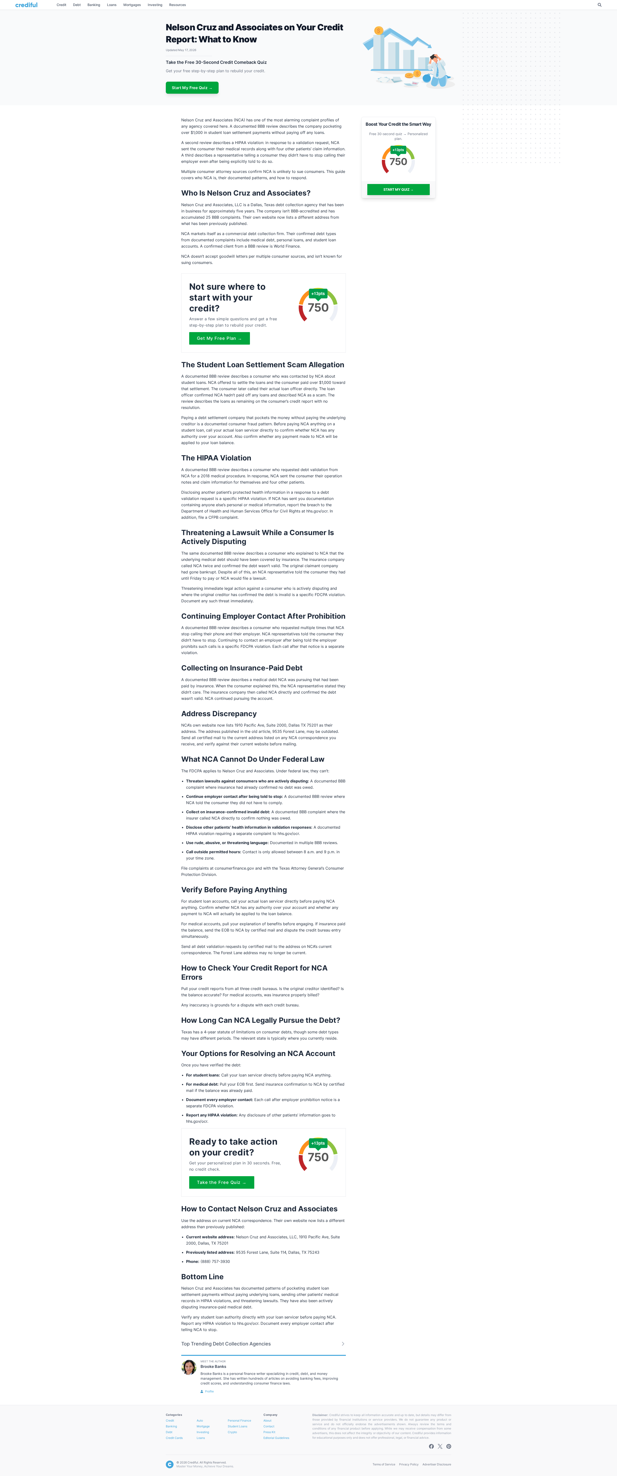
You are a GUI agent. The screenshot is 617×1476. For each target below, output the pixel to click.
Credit (170, 1420)
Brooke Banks (213, 1366)
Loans (201, 1438)
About (267, 1420)
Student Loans (237, 1426)
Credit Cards (174, 1438)
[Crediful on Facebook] (431, 1446)
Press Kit (269, 1432)
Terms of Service (384, 1464)
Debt (169, 1432)
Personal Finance (239, 1420)
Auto (200, 1420)
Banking (171, 1426)
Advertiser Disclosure (437, 1464)
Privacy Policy (409, 1464)
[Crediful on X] (440, 1446)
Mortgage (203, 1426)
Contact (268, 1426)
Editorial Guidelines (276, 1438)
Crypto (232, 1432)
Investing (203, 1432)
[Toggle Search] (600, 5)
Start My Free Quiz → (192, 87)
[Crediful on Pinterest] (448, 1446)
